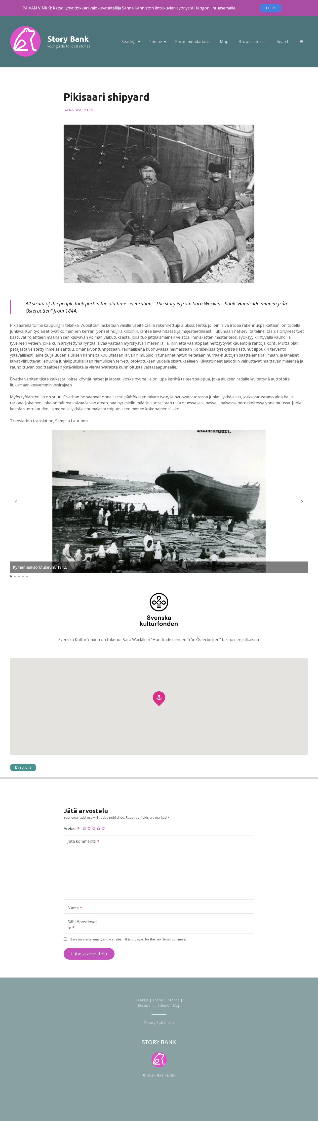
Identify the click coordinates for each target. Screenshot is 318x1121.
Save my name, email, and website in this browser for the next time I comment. (128, 939)
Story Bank (68, 38)
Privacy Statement (159, 1022)
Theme (155, 41)
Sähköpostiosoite (80, 925)
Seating (128, 41)
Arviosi (70, 828)
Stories (173, 1000)
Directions (23, 767)
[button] (302, 501)
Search (283, 41)
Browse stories (252, 41)
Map (224, 41)
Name (72, 908)
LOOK (271, 7)
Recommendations (192, 41)
